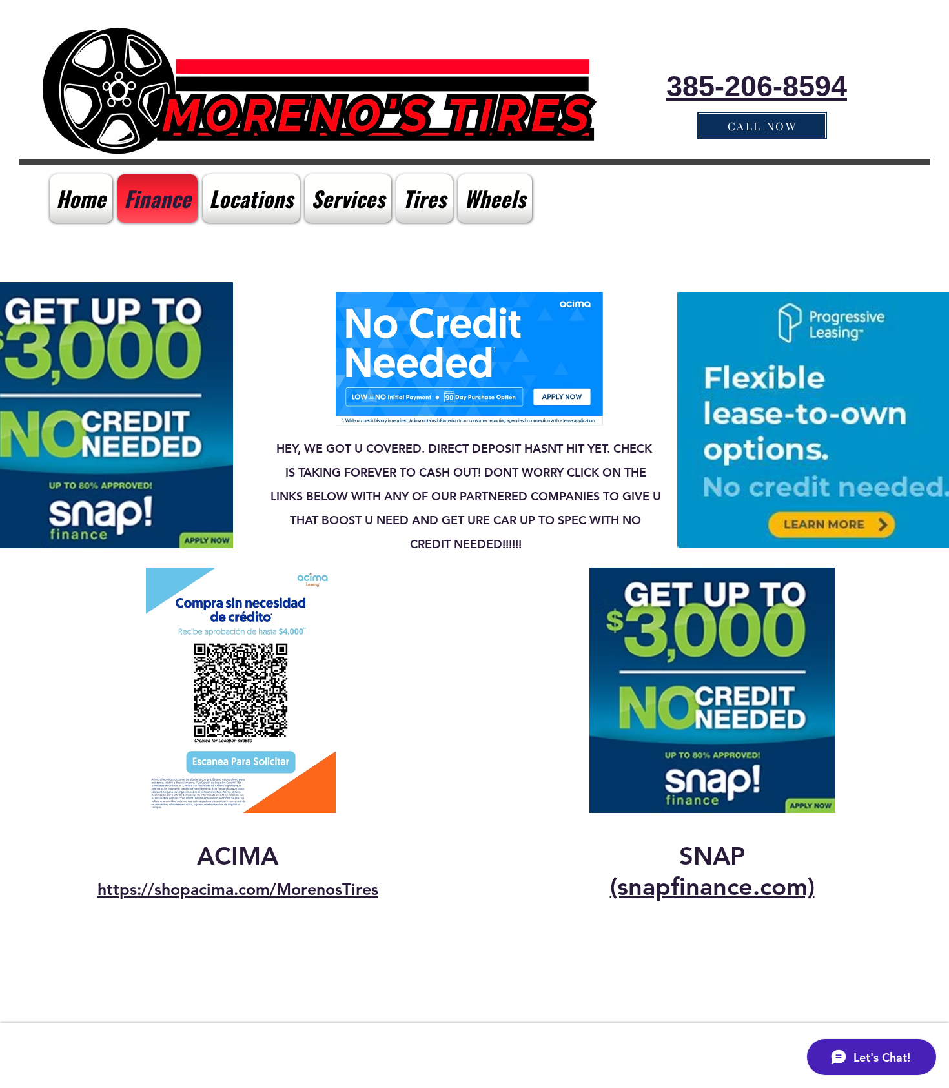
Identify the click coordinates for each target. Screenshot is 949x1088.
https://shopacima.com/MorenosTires (237, 889)
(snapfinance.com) (712, 886)
